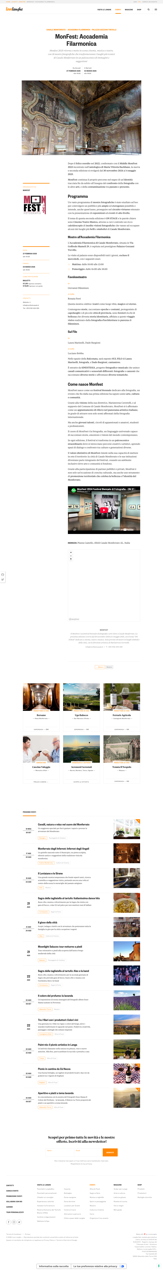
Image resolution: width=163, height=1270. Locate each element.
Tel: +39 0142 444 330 (31, 308)
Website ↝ (27, 302)
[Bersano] (41, 697)
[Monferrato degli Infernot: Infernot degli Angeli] (127, 854)
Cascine (67, 1189)
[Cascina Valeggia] (41, 749)
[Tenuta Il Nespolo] (121, 749)
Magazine (129, 9)
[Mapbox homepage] (74, 619)
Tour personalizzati (15, 1212)
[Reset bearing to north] (71, 559)
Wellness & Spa (43, 1221)
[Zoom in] (71, 552)
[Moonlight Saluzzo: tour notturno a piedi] (127, 951)
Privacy (27, 1234)
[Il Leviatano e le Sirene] (127, 878)
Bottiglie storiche (145, 1197)
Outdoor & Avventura (46, 1205)
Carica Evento (12, 1191)
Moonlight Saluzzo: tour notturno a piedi (60, 946)
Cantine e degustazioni (46, 1217)
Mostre (22, 2)
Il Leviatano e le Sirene (50, 873)
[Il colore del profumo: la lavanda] (127, 1000)
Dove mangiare (70, 1197)
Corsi (92, 1214)
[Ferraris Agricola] (121, 697)
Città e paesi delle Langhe (74, 1218)
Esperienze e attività (45, 1201)
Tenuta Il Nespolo (121, 766)
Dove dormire (69, 1201)
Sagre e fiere (95, 1193)
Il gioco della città (47, 922)
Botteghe (68, 1193)
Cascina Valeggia (41, 766)
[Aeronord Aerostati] (81, 749)
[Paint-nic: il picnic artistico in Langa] (127, 1049)
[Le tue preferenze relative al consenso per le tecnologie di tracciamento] (159, 1266)
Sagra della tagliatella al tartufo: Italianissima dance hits (69, 898)
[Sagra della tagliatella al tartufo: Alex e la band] (127, 976)
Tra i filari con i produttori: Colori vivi (58, 1020)
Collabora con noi (14, 1201)
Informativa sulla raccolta (53, 1266)
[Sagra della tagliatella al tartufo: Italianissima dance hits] (127, 903)
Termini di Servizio (63, 1240)
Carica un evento (149, 2)
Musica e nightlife (97, 1197)
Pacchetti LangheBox (45, 1189)
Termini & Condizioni (13, 1234)
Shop (139, 9)
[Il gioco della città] (127, 927)
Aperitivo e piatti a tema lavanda (56, 1093)
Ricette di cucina (120, 1201)
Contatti (10, 1185)
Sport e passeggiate (98, 1201)
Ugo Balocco (81, 715)
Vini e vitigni (118, 1205)
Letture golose (120, 1197)
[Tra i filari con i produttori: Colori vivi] (127, 1025)
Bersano (41, 715)
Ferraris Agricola (122, 715)
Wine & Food (95, 1189)
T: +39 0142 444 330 (114, 647)
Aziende (9, 1207)
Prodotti (141, 1189)
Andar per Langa (120, 1189)
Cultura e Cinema (97, 1210)
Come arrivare (70, 1210)
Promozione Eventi (14, 1196)
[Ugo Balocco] (81, 697)
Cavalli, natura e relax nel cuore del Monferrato (63, 824)
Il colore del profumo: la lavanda (55, 995)
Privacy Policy (49, 1240)
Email (78, 1150)
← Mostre (99, 667)
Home (8, 2)
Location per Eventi (72, 1205)
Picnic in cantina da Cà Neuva (54, 1069)
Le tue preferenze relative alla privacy (95, 1266)
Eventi (15, 2)
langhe (14, 9)
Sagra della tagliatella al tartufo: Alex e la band (63, 971)
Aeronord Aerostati (81, 766)
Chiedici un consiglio (45, 1197)
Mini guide (118, 1210)
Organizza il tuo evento (99, 1218)
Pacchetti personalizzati (47, 1193)
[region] (104, 585)
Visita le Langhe (104, 9)
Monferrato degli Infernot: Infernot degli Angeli (63, 848)
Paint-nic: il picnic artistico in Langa (57, 1044)
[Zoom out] (71, 556)
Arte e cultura (119, 1193)
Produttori (142, 1193)
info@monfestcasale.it (31, 305)
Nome (49, 1150)
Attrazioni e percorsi (72, 1214)
